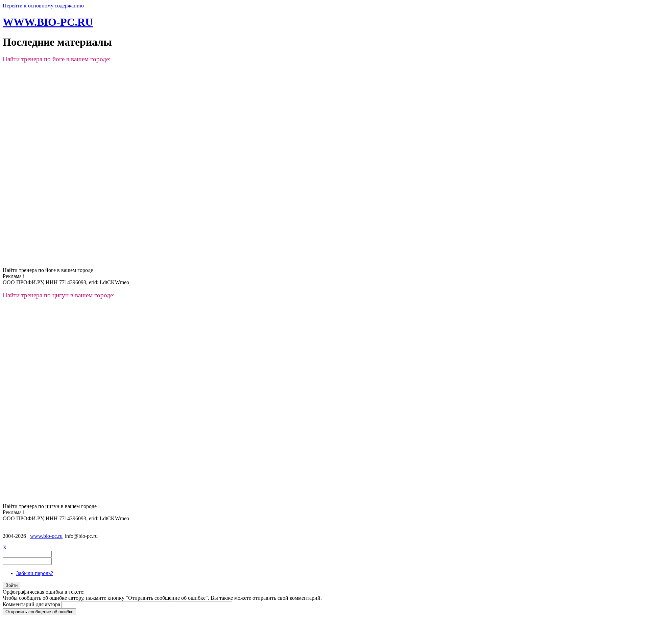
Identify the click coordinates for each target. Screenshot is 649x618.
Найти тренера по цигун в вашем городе (50, 506)
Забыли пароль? (34, 573)
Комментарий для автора (32, 604)
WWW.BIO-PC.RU (48, 22)
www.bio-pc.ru (46, 536)
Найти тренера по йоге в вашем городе (48, 270)
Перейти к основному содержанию (43, 5)
